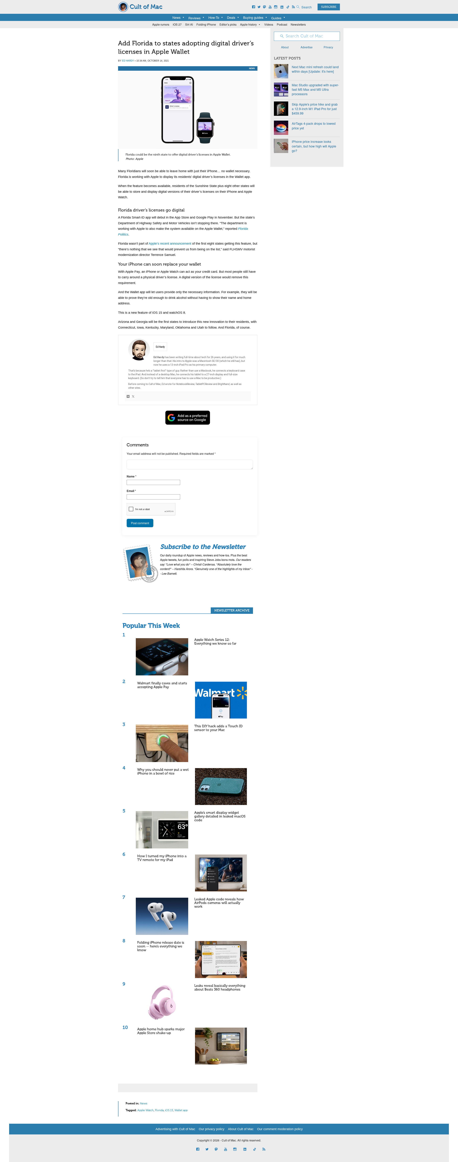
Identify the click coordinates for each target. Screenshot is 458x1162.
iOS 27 (177, 24)
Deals (231, 17)
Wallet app (181, 1110)
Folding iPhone (206, 24)
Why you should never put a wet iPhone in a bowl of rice (163, 771)
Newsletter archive (231, 610)
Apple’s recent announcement (170, 243)
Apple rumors (160, 24)
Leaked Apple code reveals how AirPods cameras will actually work (219, 903)
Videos (268, 24)
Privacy (328, 47)
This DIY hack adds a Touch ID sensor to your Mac (218, 728)
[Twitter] (133, 397)
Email (131, 491)
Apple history (248, 24)
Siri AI (189, 24)
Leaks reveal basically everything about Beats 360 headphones (219, 987)
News (176, 17)
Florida (159, 1110)
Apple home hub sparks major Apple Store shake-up (161, 1031)
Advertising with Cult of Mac (175, 1129)
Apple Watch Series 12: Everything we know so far (215, 641)
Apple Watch (145, 1110)
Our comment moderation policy (280, 1129)
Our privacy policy (211, 1129)
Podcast (282, 24)
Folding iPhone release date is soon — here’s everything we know (160, 946)
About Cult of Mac (241, 1129)
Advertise (307, 47)
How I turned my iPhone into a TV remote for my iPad (161, 858)
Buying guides (253, 17)
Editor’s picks (228, 24)
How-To (213, 17)
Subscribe (328, 7)
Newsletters (298, 24)
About (285, 47)
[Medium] (128, 397)
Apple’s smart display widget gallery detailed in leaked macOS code (219, 816)
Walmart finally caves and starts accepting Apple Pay (162, 685)
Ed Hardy (128, 60)
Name (131, 476)
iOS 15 (169, 1110)
